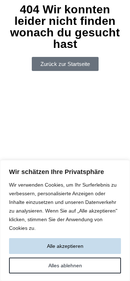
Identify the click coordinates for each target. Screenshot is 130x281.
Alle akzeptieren (65, 246)
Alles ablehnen (65, 265)
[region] (65, 220)
